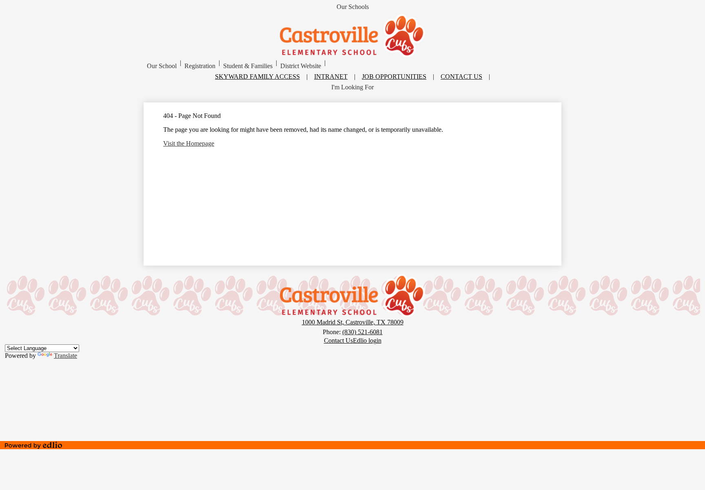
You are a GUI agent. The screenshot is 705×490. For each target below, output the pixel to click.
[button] (162, 66)
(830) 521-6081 (362, 331)
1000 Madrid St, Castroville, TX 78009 (352, 322)
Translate (65, 355)
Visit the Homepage (188, 143)
